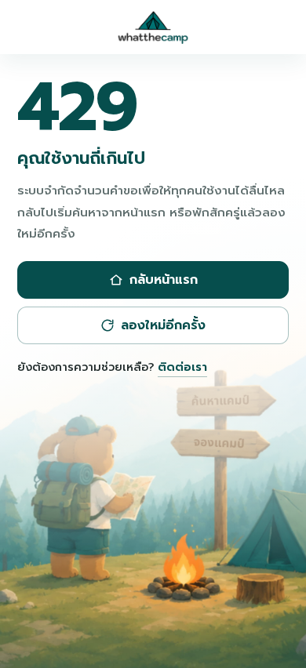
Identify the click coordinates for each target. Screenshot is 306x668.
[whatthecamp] (153, 27)
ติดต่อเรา (182, 367)
